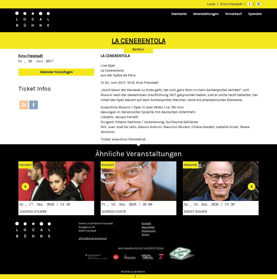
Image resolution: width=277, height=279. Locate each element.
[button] (23, 184)
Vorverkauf (233, 14)
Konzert (108, 165)
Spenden (255, 14)
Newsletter (148, 227)
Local (211, 4)
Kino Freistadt (231, 4)
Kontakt (146, 223)
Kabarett (190, 165)
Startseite (179, 14)
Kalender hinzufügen (56, 72)
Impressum (149, 230)
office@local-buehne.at (93, 238)
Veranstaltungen (206, 14)
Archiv (138, 49)
